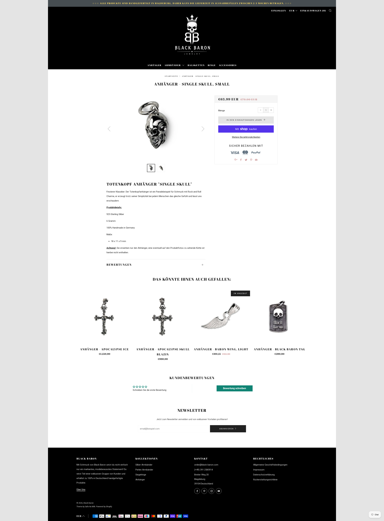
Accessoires (228, 65)
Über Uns (80, 489)
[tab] (151, 168)
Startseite (171, 76)
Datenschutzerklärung (264, 474)
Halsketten (196, 65)
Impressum (258, 469)
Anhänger (154, 65)
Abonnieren (226, 429)
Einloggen (278, 10)
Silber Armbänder (143, 464)
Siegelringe (140, 474)
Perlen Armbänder (144, 469)
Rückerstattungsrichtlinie (265, 479)
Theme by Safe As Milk (85, 507)
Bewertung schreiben (234, 388)
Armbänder (173, 65)
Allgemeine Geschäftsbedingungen (270, 464)
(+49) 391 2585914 (203, 469)
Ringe (212, 65)
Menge (221, 110)
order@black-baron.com (206, 464)
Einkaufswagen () (313, 10)
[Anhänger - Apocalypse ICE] (104, 317)
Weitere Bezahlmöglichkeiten (246, 137)
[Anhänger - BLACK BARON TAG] (279, 317)
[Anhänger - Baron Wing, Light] (221, 317)
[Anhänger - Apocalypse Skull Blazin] (163, 317)
